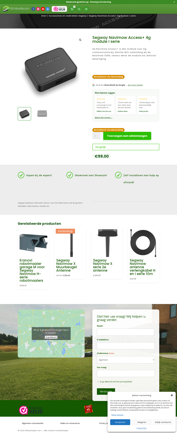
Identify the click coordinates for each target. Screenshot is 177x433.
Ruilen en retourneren (70, 423)
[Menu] (86, 9)
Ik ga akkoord (51, 337)
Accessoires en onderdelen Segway (68, 16)
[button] (172, 395)
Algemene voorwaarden (32, 423)
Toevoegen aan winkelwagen (127, 136)
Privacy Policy (142, 428)
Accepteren (120, 422)
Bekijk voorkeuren (163, 422)
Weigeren (141, 422)
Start (44, 16)
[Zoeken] (79, 9)
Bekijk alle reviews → (103, 117)
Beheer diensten (117, 415)
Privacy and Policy (107, 423)
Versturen (106, 391)
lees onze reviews (135, 85)
